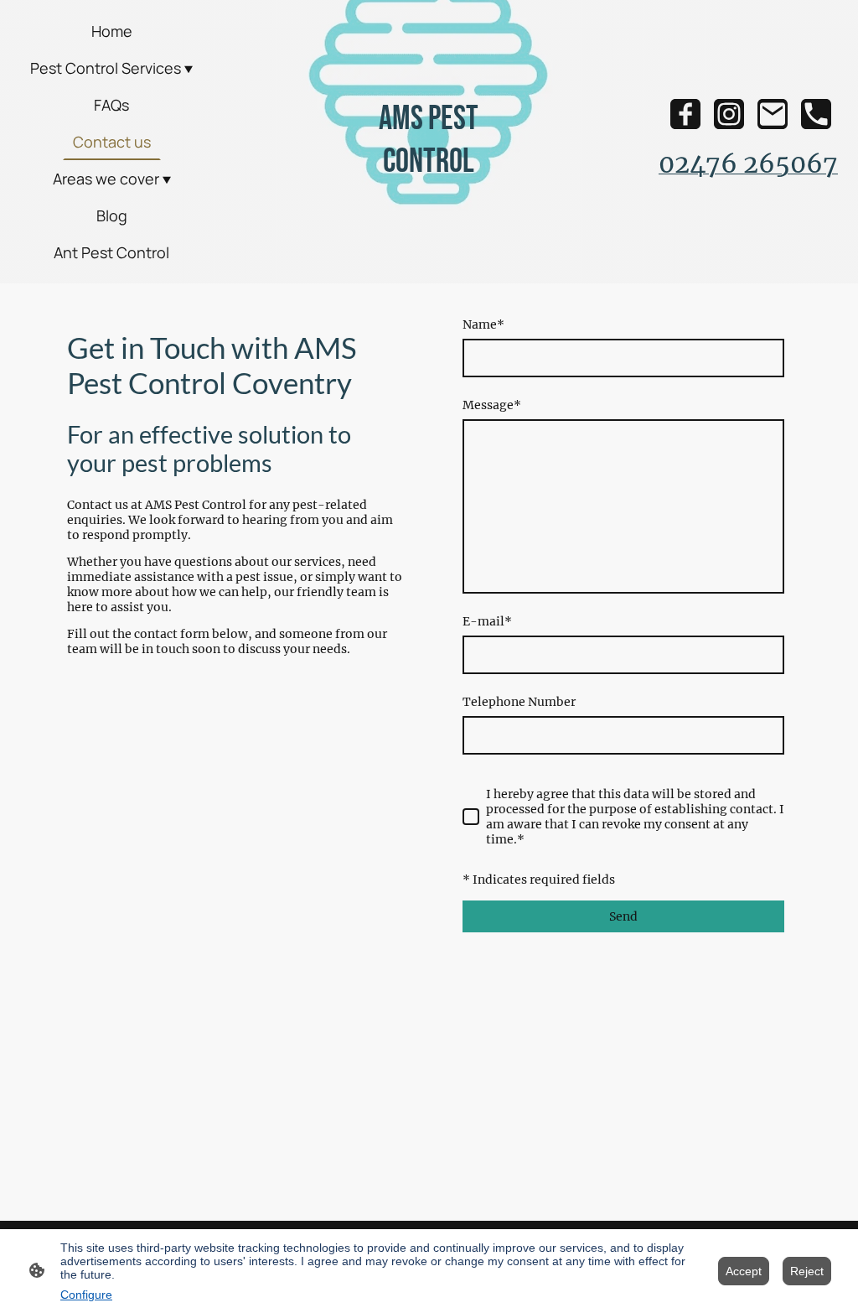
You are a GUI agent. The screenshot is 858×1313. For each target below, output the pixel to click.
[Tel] (816, 114)
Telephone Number (519, 701)
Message (492, 405)
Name (483, 324)
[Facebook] (685, 114)
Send (623, 916)
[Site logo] (428, 199)
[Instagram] (729, 114)
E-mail (487, 621)
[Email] (772, 114)
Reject (807, 1271)
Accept (744, 1271)
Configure (86, 1294)
